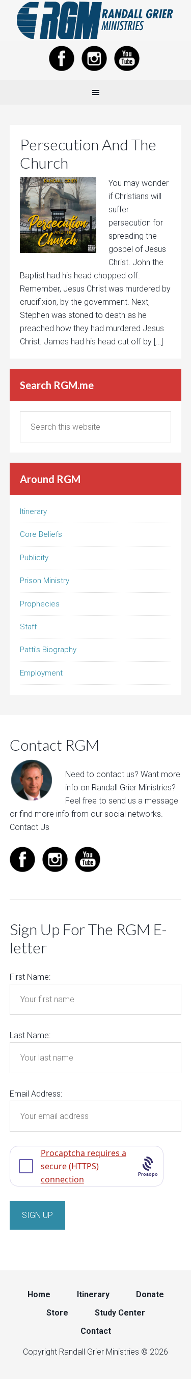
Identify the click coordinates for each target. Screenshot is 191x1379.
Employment (41, 673)
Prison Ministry (44, 580)
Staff (28, 626)
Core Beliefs (41, 534)
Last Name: (30, 1035)
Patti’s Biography (48, 649)
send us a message (143, 801)
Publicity (34, 557)
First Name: (30, 977)
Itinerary (33, 511)
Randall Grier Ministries (95, 20)
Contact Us (29, 827)
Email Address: (36, 1094)
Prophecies (40, 603)
